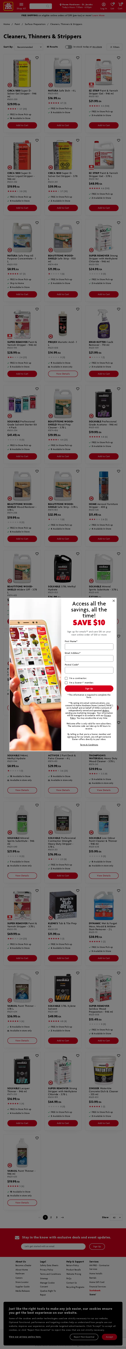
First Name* (71, 641)
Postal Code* (72, 664)
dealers (105, 710)
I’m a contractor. (78, 678)
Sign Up (89, 688)
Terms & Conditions (89, 745)
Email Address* (73, 653)
